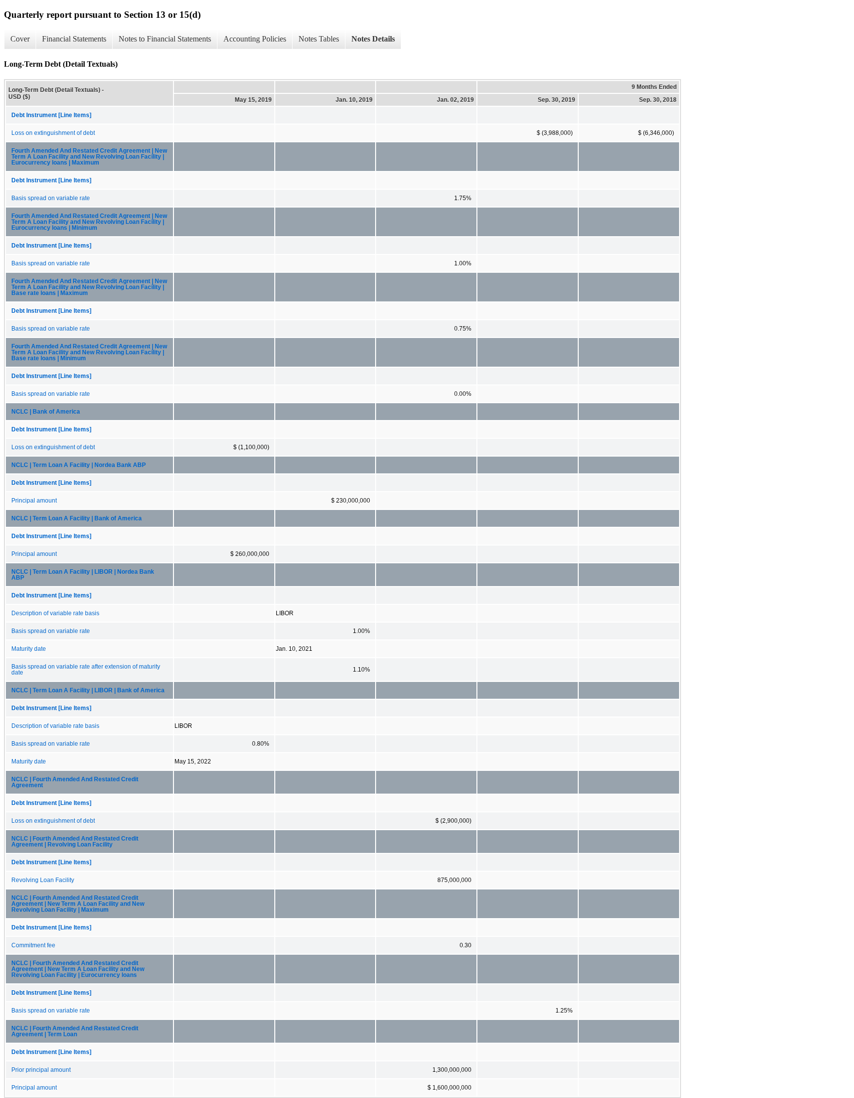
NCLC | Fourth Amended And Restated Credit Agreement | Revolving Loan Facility (74, 841)
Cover (20, 39)
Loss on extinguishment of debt (53, 133)
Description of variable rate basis (55, 613)
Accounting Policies (254, 39)
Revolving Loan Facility (42, 880)
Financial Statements (74, 39)
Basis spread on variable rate (50, 198)
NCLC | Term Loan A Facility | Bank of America (76, 518)
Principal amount (34, 501)
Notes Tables (319, 39)
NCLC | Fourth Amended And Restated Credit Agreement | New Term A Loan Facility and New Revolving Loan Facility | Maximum (77, 904)
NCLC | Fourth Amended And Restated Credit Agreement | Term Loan (74, 1031)
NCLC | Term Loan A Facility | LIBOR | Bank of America (88, 690)
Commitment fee (33, 945)
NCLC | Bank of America (45, 412)
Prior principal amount (41, 1070)
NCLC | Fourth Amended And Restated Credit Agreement (74, 782)
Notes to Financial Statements (165, 39)
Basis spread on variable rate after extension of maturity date (85, 670)
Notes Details (373, 39)
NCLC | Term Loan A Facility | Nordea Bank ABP (78, 465)
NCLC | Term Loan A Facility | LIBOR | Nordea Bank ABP (82, 575)
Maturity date (28, 649)
